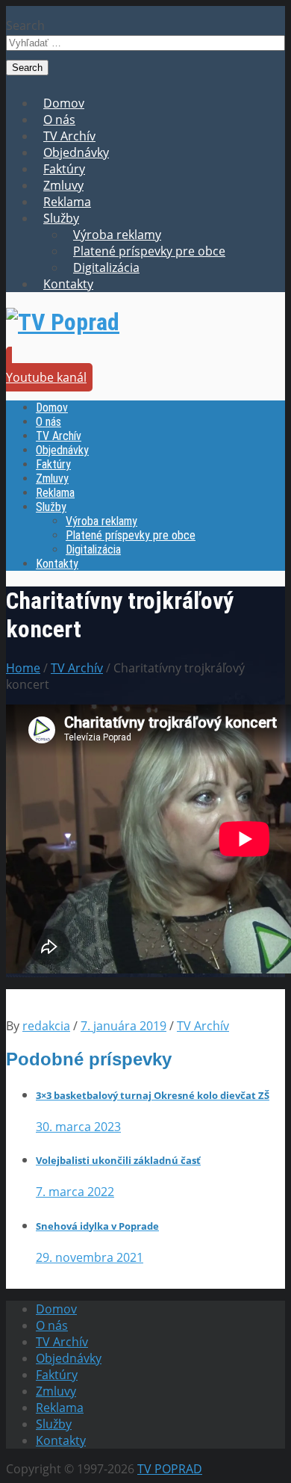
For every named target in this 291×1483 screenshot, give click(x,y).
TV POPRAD (169, 1469)
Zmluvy (63, 185)
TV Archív (69, 136)
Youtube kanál (46, 377)
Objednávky (76, 152)
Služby (61, 218)
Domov (63, 103)
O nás (59, 119)
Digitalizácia (106, 267)
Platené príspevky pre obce (149, 251)
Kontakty (68, 284)
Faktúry (64, 169)
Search (25, 25)
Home (23, 668)
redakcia (46, 1026)
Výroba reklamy (117, 234)
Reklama (67, 201)
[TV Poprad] (62, 322)
